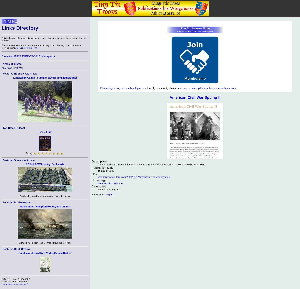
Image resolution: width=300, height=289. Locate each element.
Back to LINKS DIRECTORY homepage (28, 56)
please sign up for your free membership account (210, 88)
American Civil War (12, 68)
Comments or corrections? (15, 284)
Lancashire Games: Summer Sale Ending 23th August (45, 77)
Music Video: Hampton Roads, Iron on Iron (45, 206)
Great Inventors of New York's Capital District (45, 253)
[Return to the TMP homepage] (9, 22)
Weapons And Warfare (110, 183)
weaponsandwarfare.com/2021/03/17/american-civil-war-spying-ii (134, 177)
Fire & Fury (45, 132)
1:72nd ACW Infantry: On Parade (45, 164)
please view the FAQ (27, 48)
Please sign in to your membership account (124, 88)
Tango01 (109, 194)
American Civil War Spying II (195, 97)
